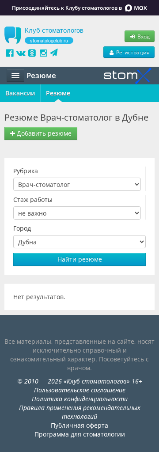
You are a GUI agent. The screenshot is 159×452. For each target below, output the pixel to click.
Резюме (58, 93)
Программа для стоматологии (79, 434)
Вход (143, 36)
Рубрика (25, 171)
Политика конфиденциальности (80, 399)
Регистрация (132, 52)
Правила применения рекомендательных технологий (79, 412)
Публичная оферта (79, 425)
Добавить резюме (43, 133)
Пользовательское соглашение (79, 390)
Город (22, 228)
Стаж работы (33, 199)
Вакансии (20, 93)
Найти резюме (79, 259)
